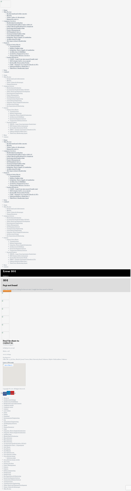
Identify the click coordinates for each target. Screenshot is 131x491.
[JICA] (5, 315)
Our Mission (7, 450)
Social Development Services (18, 118)
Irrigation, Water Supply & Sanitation (18, 102)
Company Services (9, 86)
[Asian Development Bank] (5, 331)
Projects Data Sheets (12, 109)
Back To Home (7, 291)
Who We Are (7, 77)
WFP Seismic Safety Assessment (19, 126)
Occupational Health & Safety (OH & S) (18, 89)
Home (5, 75)
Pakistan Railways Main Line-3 (18, 131)
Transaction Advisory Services (18, 120)
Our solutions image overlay (12, 460)
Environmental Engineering (15, 93)
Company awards (9, 405)
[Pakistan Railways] (5, 323)
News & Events (8, 438)
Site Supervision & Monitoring (15, 106)
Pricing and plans (9, 463)
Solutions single (11, 458)
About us (6, 398)
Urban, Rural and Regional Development (18, 91)
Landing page (8, 434)
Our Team (7, 461)
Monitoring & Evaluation (14, 88)
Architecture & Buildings (17, 117)
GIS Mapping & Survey (13, 97)
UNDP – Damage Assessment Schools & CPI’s (23, 129)
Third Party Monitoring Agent (18, 133)
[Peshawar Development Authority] (5, 307)
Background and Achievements (15, 79)
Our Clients (7, 447)
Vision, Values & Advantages (15, 82)
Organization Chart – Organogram (14, 445)
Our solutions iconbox (10, 454)
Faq (5, 420)
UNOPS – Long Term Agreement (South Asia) (23, 124)
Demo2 (6, 414)
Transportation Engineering (15, 99)
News (5, 135)
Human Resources (12, 84)
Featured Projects (12, 122)
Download (6, 416)
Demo (5, 412)
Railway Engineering (16, 113)
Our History (7, 449)
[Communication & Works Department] (5, 339)
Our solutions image (9, 456)
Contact (6, 137)
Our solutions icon (9, 452)
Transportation (14, 111)
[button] (8, 362)
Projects (6, 108)
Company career (8, 407)
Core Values (7, 411)
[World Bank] (5, 299)
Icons (5, 429)
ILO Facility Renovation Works (18, 128)
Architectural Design (13, 104)
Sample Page (7, 472)
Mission (9, 80)
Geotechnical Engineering (14, 100)
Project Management (13, 95)
